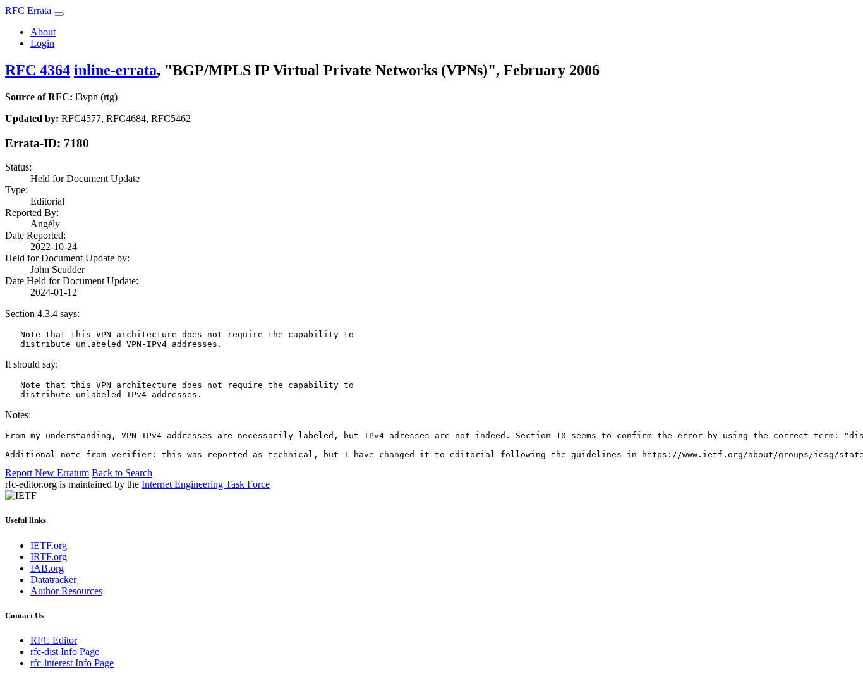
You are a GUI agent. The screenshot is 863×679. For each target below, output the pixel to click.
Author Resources (66, 591)
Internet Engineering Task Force (206, 484)
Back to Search (122, 472)
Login (42, 43)
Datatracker (53, 579)
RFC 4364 (37, 70)
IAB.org (47, 568)
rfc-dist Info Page (64, 651)
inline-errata (115, 70)
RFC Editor (53, 640)
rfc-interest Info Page (72, 663)
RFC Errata (28, 10)
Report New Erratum (47, 472)
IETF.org (48, 545)
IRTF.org (48, 556)
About (43, 32)
